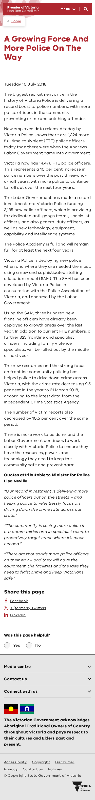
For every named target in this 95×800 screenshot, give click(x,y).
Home (16, 21)
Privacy (11, 769)
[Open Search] (86, 9)
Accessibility (15, 762)
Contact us (33, 769)
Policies (55, 769)
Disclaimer (64, 762)
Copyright (41, 762)
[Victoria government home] (81, 787)
